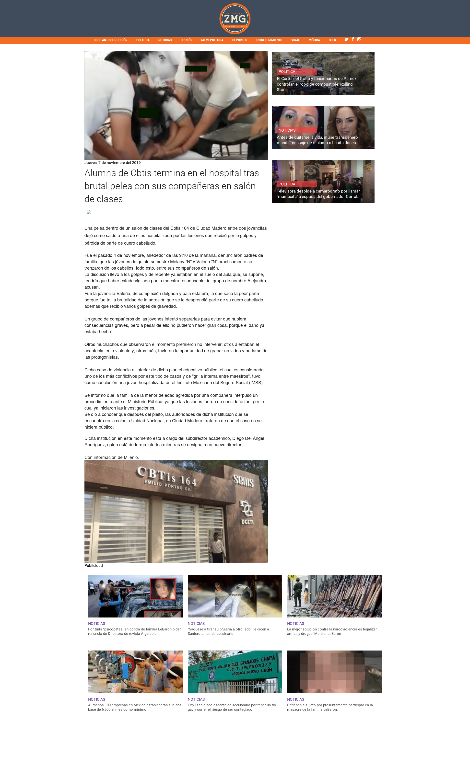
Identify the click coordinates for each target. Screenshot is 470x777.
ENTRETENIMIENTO (269, 40)
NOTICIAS (165, 40)
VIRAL (295, 40)
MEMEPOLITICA (212, 40)
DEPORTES (239, 40)
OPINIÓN (186, 40)
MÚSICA (314, 40)
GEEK (332, 40)
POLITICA (143, 40)
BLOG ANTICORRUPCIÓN (110, 40)
